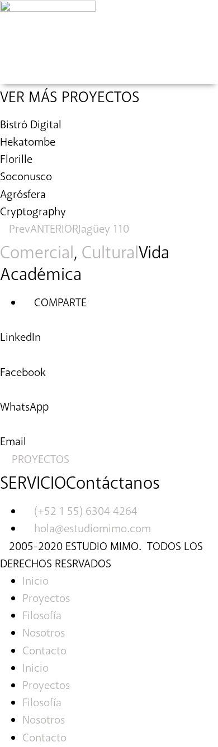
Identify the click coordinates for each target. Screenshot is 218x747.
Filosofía (41, 616)
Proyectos (46, 598)
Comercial (37, 253)
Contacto (44, 651)
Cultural (110, 253)
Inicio (35, 581)
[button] (109, 329)
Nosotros (43, 633)
